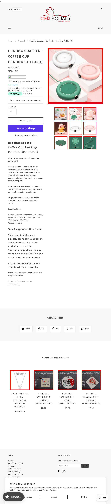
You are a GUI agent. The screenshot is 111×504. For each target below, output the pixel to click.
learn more (13, 85)
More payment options (25, 135)
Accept (54, 497)
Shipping (11, 466)
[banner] (55, 14)
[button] (14, 67)
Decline (84, 497)
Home (11, 41)
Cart (100, 28)
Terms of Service (15, 463)
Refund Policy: (14, 469)
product (21, 41)
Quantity (12, 106)
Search (11, 460)
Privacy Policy (14, 477)
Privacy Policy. (49, 490)
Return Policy (14, 471)
